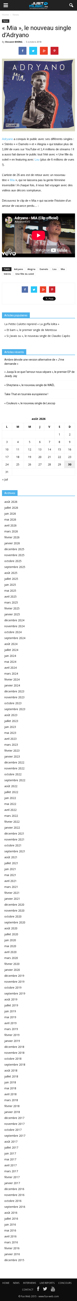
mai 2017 (10, 1159)
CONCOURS (64, 1283)
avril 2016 (10, 1236)
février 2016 (12, 1248)
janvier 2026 (12, 543)
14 (49, 449)
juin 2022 (10, 798)
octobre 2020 (13, 916)
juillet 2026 (11, 507)
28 (49, 464)
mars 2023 (11, 744)
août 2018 (10, 1070)
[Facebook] (38, 1289)
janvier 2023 (12, 756)
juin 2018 (10, 1082)
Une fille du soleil (24, 273)
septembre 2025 (14, 567)
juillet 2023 (11, 721)
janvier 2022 (12, 827)
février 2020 (12, 964)
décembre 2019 (14, 976)
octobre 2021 (13, 845)
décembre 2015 (14, 1260)
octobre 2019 (13, 987)
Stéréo (7, 273)
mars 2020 (11, 958)
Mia (12, 180)
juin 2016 (10, 1224)
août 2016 (10, 1213)
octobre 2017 (13, 1130)
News (5, 21)
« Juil (5, 479)
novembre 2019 (14, 981)
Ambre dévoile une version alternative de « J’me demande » (34, 361)
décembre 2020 (14, 904)
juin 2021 (10, 869)
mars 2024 (11, 673)
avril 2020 (10, 952)
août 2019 (10, 999)
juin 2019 (10, 1011)
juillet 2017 (11, 1147)
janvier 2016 (12, 1254)
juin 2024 (10, 656)
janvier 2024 (12, 685)
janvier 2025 (12, 614)
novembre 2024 (14, 626)
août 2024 (10, 644)
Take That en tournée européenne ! (26, 394)
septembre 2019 (14, 993)
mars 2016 (11, 1242)
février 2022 (12, 821)
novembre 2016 (14, 1195)
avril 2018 (10, 1094)
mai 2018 (10, 1088)
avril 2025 (10, 596)
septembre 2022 (14, 780)
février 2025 (12, 608)
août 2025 (10, 573)
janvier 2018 (12, 1112)
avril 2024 (10, 667)
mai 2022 (10, 804)
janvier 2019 (12, 1041)
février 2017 (12, 1177)
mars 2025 (11, 602)
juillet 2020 (11, 934)
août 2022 (10, 786)
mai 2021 (10, 875)
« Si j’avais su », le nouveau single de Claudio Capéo (37, 336)
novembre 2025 (14, 555)
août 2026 (10, 502)
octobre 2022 (13, 774)
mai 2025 (10, 590)
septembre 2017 (14, 1135)
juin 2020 (10, 940)
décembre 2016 (14, 1189)
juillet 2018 (11, 1076)
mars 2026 (11, 531)
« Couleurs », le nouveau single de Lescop (29, 403)
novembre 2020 (14, 910)
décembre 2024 (14, 620)
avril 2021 (10, 881)
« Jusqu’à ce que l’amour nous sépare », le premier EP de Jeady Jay (39, 374)
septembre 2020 (14, 922)
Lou (37, 159)
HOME (5, 1283)
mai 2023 (10, 733)
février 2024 (12, 679)
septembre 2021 (14, 851)
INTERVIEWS (29, 1283)
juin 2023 (10, 727)
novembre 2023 (14, 697)
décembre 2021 (14, 833)
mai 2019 (10, 1017)
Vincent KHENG (14, 41)
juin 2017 (10, 1153)
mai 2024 (10, 662)
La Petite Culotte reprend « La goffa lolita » (31, 324)
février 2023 (12, 750)
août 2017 (10, 1141)
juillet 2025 (11, 579)
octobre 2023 (13, 703)
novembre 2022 (14, 768)
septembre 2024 (14, 638)
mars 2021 (11, 887)
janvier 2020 (12, 970)
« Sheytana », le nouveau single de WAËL (29, 385)
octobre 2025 (13, 561)
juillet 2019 (11, 1005)
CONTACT (27, 1289)
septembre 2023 (14, 709)
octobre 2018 (13, 1058)
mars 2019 (11, 1029)
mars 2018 (11, 1100)
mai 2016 (10, 1230)
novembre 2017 (14, 1124)
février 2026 (12, 537)
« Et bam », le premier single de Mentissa (30, 330)
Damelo (44, 269)
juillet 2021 (11, 863)
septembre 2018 (14, 1064)
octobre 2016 (13, 1201)
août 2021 (10, 857)
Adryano (7, 139)
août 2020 (10, 928)
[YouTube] (53, 1289)
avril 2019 (10, 1023)
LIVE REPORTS (47, 1283)
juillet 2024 (11, 650)
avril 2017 (10, 1165)
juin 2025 (10, 585)
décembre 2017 (14, 1118)
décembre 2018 (14, 1047)
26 (29, 464)
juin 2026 (10, 513)
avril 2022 (10, 810)
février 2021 (12, 893)
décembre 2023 (14, 691)
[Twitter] (45, 1289)
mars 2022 (11, 816)
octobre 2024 (13, 632)
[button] (71, 5)
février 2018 (12, 1106)
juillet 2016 (11, 1218)
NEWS (16, 1283)
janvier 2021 (12, 899)
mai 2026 (10, 519)
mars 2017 (11, 1171)
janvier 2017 (12, 1183)
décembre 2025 (14, 549)
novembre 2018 (14, 1053)
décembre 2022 (14, 762)
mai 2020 (10, 946)
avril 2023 (10, 739)
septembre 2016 (14, 1207)
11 (17, 449)
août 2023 (10, 715)
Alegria (31, 269)
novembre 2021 (14, 839)
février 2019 (12, 1035)
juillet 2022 (11, 792)
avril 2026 (10, 525)
